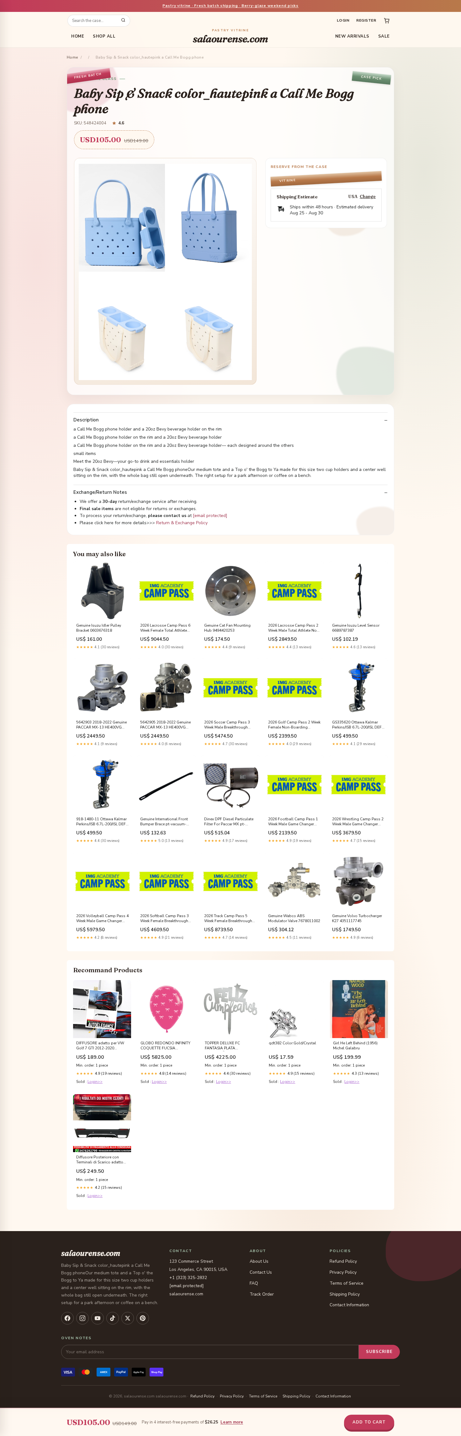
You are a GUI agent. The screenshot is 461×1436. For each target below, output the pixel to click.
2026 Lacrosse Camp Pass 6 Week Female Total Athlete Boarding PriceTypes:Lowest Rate (165, 628)
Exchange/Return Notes (100, 492)
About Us (259, 1261)
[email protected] (210, 516)
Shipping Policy (345, 1294)
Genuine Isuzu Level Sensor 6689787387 (355, 628)
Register (366, 20)
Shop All (104, 36)
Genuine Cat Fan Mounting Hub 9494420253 (227, 628)
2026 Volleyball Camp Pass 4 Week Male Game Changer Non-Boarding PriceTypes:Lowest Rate (102, 918)
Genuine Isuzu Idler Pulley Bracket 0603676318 (98, 628)
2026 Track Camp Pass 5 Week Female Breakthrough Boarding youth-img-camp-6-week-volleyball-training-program (228, 918)
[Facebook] (67, 1318)
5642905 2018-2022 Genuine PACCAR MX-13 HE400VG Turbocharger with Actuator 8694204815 (165, 725)
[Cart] (387, 21)
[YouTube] (97, 1318)
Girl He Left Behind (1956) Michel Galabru (355, 1046)
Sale (384, 36)
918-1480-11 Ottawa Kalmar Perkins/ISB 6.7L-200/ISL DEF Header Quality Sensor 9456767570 (101, 822)
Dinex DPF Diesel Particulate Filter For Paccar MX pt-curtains (228, 822)
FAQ (254, 1283)
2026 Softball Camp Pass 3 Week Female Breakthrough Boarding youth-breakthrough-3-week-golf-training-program (164, 918)
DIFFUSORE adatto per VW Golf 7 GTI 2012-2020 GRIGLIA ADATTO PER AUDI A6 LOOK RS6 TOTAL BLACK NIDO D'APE (100, 1046)
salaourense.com (230, 36)
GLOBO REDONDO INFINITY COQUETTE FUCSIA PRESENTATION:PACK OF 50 (165, 1046)
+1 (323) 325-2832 (188, 1278)
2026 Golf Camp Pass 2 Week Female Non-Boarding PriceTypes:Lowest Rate (294, 725)
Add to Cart (369, 1422)
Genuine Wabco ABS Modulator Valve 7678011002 (294, 918)
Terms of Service (346, 1283)
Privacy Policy (343, 1272)
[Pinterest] (142, 1318)
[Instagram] (82, 1318)
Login (343, 20)
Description (86, 420)
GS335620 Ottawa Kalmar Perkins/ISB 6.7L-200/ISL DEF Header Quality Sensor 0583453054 (357, 725)
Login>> (95, 1081)
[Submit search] (123, 20)
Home (77, 36)
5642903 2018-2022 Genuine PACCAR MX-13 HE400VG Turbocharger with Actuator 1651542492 (101, 725)
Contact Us (261, 1272)
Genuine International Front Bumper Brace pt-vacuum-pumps (164, 822)
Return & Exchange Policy (182, 523)
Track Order (262, 1294)
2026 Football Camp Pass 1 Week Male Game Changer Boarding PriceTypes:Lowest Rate (293, 822)
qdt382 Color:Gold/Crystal (292, 1043)
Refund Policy (343, 1261)
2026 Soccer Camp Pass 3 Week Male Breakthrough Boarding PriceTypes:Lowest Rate (229, 725)
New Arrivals (352, 36)
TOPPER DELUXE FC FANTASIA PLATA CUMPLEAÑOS (222, 1046)
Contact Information (349, 1305)
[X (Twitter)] (127, 1318)
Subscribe (379, 1352)
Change (368, 196)
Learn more (231, 1422)
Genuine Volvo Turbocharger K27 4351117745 (357, 918)
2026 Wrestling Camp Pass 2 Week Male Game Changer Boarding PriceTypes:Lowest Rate (358, 822)
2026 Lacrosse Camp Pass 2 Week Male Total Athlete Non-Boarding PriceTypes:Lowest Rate (294, 628)
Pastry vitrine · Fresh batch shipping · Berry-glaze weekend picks (230, 5)
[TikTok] (112, 1318)
